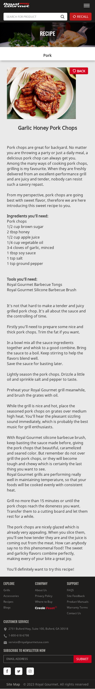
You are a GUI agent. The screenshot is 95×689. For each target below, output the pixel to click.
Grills (6, 590)
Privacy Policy (43, 596)
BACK (80, 71)
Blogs (7, 607)
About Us (41, 590)
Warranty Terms (77, 607)
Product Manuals (78, 602)
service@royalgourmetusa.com (29, 642)
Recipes (8, 602)
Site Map (13, 684)
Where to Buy (43, 602)
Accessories (11, 596)
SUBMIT (82, 659)
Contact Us (74, 613)
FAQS (70, 590)
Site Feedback (76, 596)
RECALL (82, 16)
